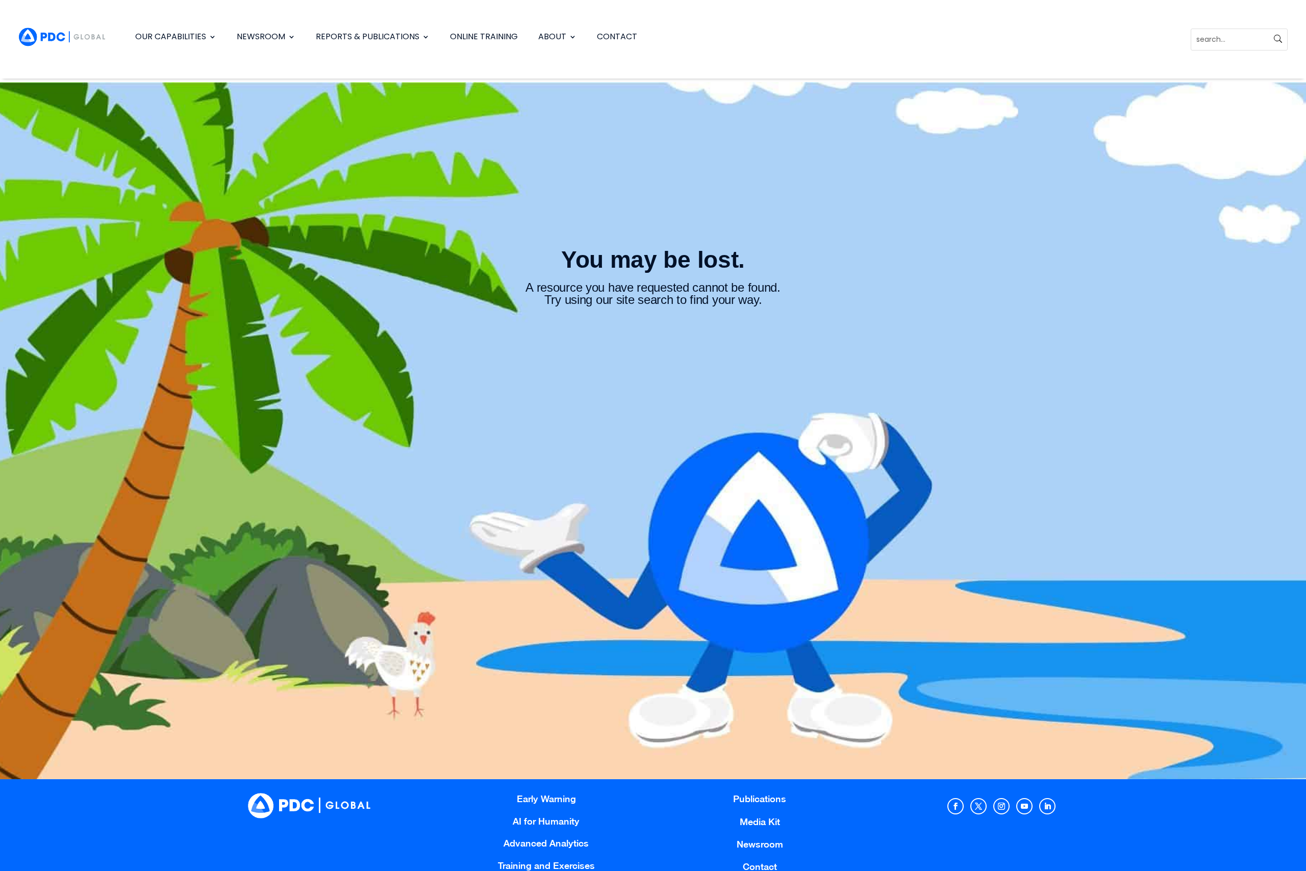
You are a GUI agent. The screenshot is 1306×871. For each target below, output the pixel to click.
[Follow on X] (978, 806)
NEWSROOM (261, 36)
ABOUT (552, 36)
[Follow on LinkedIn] (1047, 806)
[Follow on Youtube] (1024, 806)
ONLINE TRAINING (484, 36)
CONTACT (617, 36)
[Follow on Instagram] (1001, 806)
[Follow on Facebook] (955, 806)
